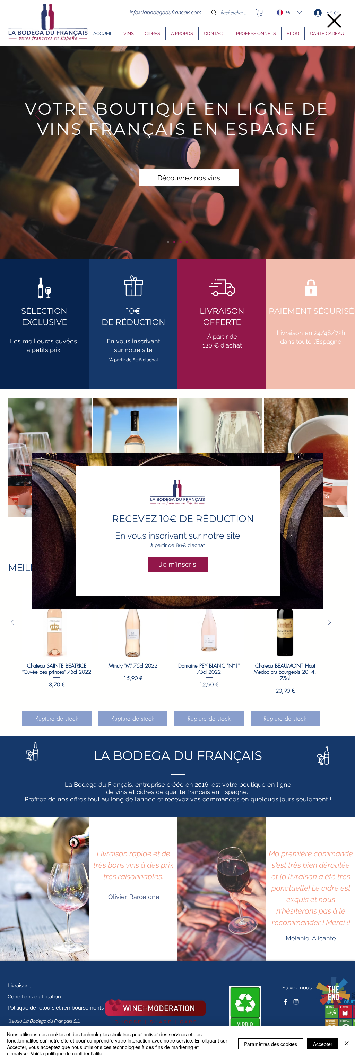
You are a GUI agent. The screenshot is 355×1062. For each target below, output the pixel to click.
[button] (334, 21)
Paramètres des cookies (270, 1043)
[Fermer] (347, 1043)
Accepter (322, 1043)
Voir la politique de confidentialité (66, 1053)
